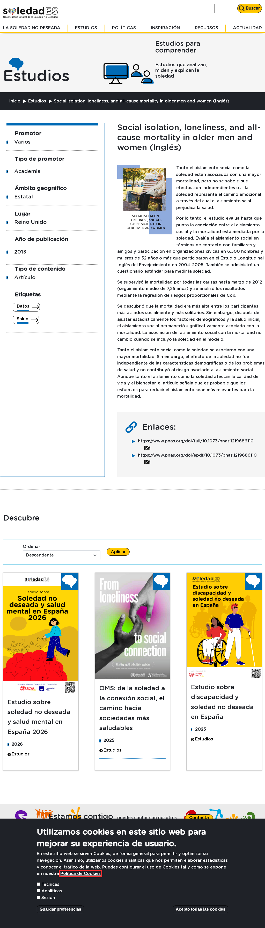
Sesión (48, 898)
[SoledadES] (30, 12)
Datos (23, 306)
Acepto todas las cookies (200, 909)
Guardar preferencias (60, 909)
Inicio (14, 101)
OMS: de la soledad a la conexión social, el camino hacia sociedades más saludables (132, 708)
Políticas (124, 28)
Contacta (199, 818)
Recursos (206, 28)
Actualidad (247, 28)
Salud (22, 319)
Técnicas (50, 884)
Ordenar (31, 547)
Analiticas (51, 891)
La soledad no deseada (31, 28)
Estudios (86, 28)
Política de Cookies (80, 874)
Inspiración (165, 28)
